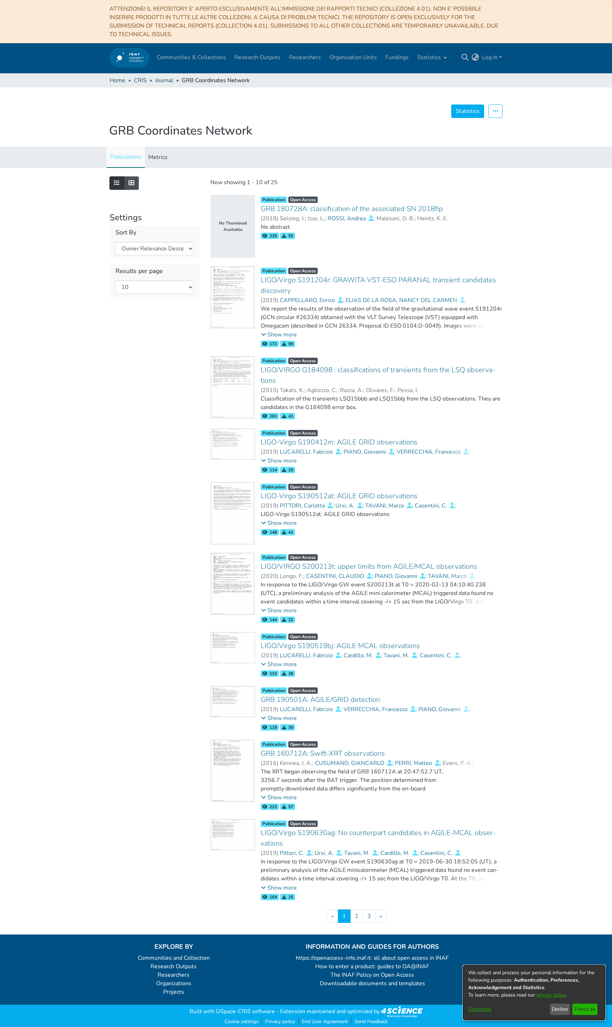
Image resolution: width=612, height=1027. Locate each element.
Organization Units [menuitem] (353, 57)
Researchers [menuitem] (305, 57)
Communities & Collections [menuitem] (191, 57)
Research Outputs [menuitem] (257, 57)
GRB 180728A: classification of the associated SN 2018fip (352, 209)
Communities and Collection (174, 958)
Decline (560, 1009)
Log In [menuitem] (490, 57)
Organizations (173, 983)
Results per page (139, 271)
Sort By (125, 232)
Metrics (158, 157)
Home (117, 80)
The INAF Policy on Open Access (372, 975)
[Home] (129, 57)
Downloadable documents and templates (372, 983)
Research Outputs (174, 966)
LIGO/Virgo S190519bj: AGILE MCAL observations (340, 646)
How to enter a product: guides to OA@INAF (372, 966)
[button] (279, 334)
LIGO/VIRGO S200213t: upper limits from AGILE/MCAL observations (369, 566)
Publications (125, 157)
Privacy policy (280, 1021)
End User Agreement (325, 1021)
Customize (479, 1009)
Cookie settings (242, 1021)
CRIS (140, 80)
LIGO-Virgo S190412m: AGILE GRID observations (339, 442)
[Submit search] (465, 57)
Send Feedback (371, 1021)
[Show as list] (116, 183)
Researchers (173, 975)
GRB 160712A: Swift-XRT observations (323, 753)
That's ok (584, 1009)
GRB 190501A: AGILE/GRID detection (320, 699)
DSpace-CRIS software (245, 1011)
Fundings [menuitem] (397, 57)
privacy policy (551, 995)
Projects (173, 992)
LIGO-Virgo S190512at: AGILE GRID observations (339, 496)
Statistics (468, 111)
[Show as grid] (131, 183)
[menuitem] (431, 57)
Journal (164, 80)
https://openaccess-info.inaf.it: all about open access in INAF (372, 958)
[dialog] (534, 992)
